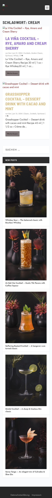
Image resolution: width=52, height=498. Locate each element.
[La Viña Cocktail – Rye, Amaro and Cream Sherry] (26, 29)
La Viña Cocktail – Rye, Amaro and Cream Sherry (26, 43)
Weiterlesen (12, 73)
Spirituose (8, 55)
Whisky (15, 55)
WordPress (45, 491)
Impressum (36, 494)
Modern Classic (36, 53)
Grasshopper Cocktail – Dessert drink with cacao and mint (25, 101)
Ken (9, 53)
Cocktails (27, 53)
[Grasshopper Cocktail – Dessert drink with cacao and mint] (26, 85)
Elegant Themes (21, 491)
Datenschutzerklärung (20, 494)
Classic (26, 113)
